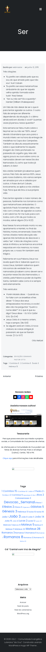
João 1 (5, 516)
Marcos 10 (16, 525)
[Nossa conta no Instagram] (23, 397)
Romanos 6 (31, 532)
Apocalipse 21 (27, 495)
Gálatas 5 (37, 507)
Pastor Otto (19, 360)
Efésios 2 (8, 507)
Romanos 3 (8, 532)
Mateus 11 (10, 529)
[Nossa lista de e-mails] (15, 397)
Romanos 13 (39, 537)
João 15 (8, 520)
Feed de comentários (23, 610)
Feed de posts (23, 606)
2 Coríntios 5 (25, 363)
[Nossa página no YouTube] (31, 397)
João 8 (24, 517)
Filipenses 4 (26, 507)
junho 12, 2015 (33, 67)
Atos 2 (40, 494)
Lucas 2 (23, 520)
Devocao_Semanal (19, 502)
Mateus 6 (39, 525)
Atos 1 (34, 495)
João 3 (15, 516)
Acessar (23, 602)
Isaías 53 (32, 512)
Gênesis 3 (9, 511)
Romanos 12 (28, 537)
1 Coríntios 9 (14, 363)
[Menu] (41, 9)
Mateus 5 (27, 525)
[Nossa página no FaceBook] (19, 397)
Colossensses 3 (23, 498)
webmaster (17, 67)
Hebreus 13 (13, 366)
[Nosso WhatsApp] (27, 397)
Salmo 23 (23, 541)
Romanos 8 (13, 537)
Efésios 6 (18, 507)
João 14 (39, 516)
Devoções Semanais (23, 356)
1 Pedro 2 (38, 491)
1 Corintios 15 (9, 491)
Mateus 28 (33, 529)
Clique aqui (8, 458)
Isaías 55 (40, 512)
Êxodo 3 (35, 363)
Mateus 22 (20, 529)
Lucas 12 (31, 521)
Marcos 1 (7, 524)
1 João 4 (31, 491)
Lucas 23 (39, 521)
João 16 (15, 521)
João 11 (31, 517)
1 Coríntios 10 (22, 491)
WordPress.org (23, 613)
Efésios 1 (38, 502)
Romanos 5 (20, 532)
